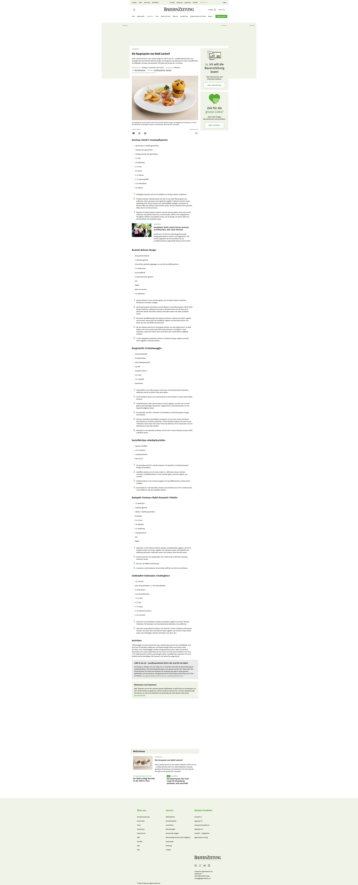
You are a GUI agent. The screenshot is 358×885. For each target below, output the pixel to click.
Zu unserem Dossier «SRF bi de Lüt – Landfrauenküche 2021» (162, 676)
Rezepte (169, 70)
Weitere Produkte (203, 810)
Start (133, 16)
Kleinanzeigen (170, 829)
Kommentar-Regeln (172, 833)
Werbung (147, 2)
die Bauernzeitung (143, 817)
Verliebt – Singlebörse (201, 833)
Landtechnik (184, 16)
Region (210, 16)
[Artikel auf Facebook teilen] (133, 133)
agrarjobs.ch (198, 829)
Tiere (157, 16)
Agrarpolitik (140, 16)
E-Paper (134, 2)
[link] (176, 760)
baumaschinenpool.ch (201, 825)
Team (140, 2)
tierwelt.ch (198, 817)
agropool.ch (198, 821)
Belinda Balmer (140, 70)
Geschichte (141, 821)
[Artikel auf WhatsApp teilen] (139, 133)
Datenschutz (141, 833)
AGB (138, 837)
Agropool (180, 2)
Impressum (141, 829)
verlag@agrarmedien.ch (202, 878)
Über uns (141, 810)
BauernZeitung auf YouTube (204, 866)
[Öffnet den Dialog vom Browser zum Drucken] (145, 133)
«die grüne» (203, 2)
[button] (134, 9)
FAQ (138, 850)
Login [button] (224, 2)
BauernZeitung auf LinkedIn (209, 866)
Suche (220, 10)
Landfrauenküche (159, 70)
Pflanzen (175, 16)
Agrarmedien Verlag (201, 837)
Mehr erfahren (214, 125)
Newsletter (155, 2)
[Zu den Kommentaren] (196, 133)
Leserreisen (170, 825)
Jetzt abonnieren (214, 85)
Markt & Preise (165, 16)
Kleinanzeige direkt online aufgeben (178, 837)
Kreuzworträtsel (171, 821)
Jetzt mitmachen (139, 695)
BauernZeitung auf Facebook (195, 866)
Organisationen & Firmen (198, 16)
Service (169, 810)
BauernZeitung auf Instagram (200, 866)
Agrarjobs (188, 2)
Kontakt (139, 841)
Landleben (150, 16)
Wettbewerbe (170, 817)
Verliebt (195, 2)
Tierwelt (172, 2)
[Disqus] (165, 723)
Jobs (138, 846)
